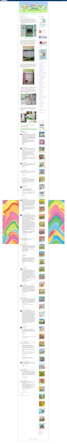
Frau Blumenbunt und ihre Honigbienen (42, 70)
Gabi (22, 297)
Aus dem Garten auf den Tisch (43, 96)
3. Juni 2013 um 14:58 (24, 183)
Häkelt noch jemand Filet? (24, 17)
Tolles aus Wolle (41, 63)
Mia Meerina (41, 99)
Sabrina (23, 147)
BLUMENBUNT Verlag (42, 74)
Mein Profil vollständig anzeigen (44, 32)
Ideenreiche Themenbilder (42, 83)
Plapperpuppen (41, 104)
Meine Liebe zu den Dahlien (43, 73)
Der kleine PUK (41, 94)
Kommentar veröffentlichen (24, 392)
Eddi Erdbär (41, 105)
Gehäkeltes (23, 129)
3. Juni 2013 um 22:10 (24, 295)
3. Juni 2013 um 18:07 (24, 282)
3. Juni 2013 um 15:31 (24, 235)
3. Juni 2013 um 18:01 (24, 265)
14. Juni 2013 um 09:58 (24, 390)
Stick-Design (41, 93)
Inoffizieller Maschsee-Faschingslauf (42, 91)
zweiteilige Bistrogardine (23, 21)
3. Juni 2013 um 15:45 (24, 241)
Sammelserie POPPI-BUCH (43, 87)
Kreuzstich (41, 92)
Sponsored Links (41, 106)
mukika (23, 162)
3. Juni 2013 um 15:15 (24, 196)
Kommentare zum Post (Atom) (26, 395)
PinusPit (40, 100)
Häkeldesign (26, 129)
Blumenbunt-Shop (42, 102)
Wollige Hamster (41, 79)
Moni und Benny (24, 361)
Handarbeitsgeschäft (23, 88)
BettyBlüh (41, 85)
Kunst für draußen (42, 86)
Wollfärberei (41, 81)
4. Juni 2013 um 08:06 (24, 307)
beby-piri (23, 177)
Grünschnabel (41, 82)
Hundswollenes (41, 84)
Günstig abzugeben (42, 103)
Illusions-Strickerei (42, 78)
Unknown (23, 170)
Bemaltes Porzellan (42, 101)
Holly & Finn (41, 80)
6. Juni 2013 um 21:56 (24, 366)
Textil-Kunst (41, 107)
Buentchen (23, 341)
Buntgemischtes (41, 71)
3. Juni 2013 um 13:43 (24, 167)
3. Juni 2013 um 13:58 (24, 175)
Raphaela (43, 30)
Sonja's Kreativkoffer (24, 214)
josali (22, 284)
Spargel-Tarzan (41, 95)
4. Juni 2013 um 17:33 (24, 339)
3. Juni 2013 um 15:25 (24, 211)
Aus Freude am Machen (25, 309)
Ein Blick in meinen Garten (43, 72)
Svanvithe (23, 326)
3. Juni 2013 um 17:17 (24, 252)
